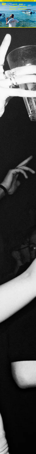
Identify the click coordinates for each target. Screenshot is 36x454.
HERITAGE (23, 6)
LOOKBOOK (13, 6)
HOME (15, 4)
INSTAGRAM (22, 9)
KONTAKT (12, 9)
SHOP (21, 4)
